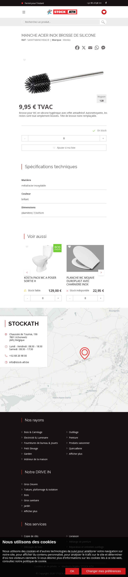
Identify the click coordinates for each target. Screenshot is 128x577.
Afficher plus (75, 453)
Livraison (74, 536)
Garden (28, 453)
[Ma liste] (103, 11)
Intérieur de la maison (36, 459)
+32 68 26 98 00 (94, 3)
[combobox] (61, 21)
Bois (26, 495)
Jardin (27, 505)
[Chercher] (103, 21)
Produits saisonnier (79, 442)
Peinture (73, 437)
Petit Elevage (31, 448)
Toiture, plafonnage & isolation (41, 489)
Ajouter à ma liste (66, 147)
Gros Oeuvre (31, 484)
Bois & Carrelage (33, 432)
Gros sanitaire (31, 500)
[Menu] (25, 11)
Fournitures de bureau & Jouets (41, 442)
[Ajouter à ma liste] (24, 60)
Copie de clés (31, 536)
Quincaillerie (75, 448)
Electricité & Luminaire (36, 437)
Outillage (73, 432)
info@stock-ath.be (19, 362)
